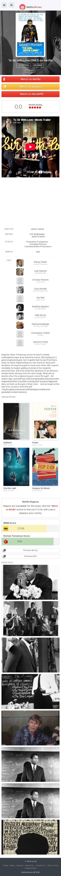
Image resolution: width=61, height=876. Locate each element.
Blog (12, 865)
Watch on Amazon (30, 86)
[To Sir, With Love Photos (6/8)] (30, 764)
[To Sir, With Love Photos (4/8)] (30, 691)
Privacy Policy (30, 868)
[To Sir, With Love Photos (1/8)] (30, 582)
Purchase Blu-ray (30, 550)
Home (5, 865)
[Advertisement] (30, 204)
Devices (20, 865)
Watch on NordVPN (31, 94)
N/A (38, 252)
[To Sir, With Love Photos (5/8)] (30, 728)
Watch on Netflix (31, 79)
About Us (30, 865)
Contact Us (40, 865)
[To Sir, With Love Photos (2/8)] (30, 618)
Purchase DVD (30, 556)
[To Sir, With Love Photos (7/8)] (30, 800)
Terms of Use (53, 865)
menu (4, 5)
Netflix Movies (27, 872)
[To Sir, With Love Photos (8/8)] (30, 837)
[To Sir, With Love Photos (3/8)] (30, 655)
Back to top (31, 861)
